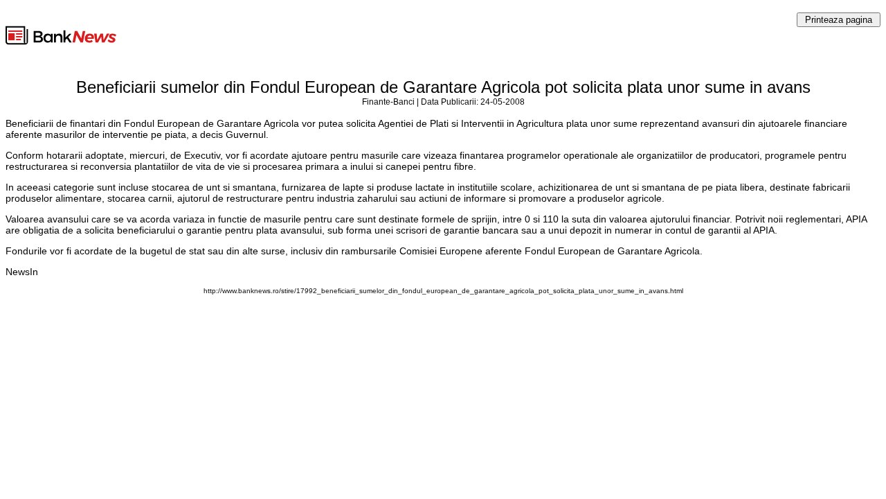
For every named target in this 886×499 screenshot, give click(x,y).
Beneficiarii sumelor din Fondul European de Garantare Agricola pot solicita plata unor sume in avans (443, 87)
